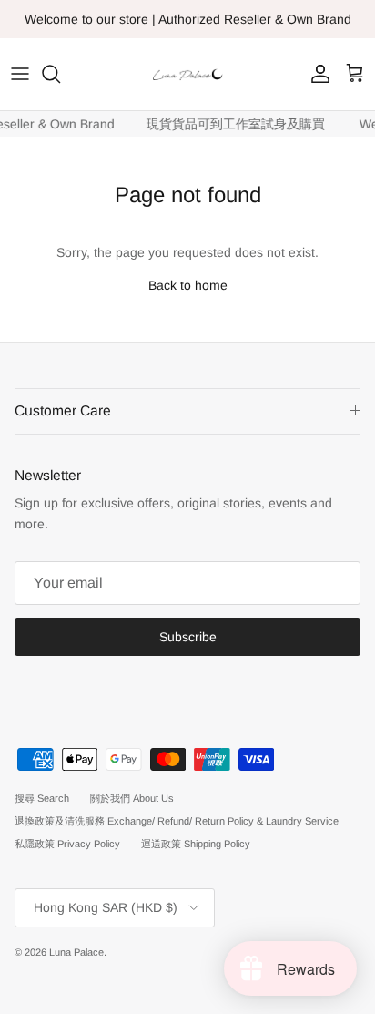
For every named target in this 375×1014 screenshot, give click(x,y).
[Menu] (20, 74)
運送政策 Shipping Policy (195, 843)
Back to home (188, 285)
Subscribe (188, 637)
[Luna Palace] (187, 74)
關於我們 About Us (132, 798)
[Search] (60, 74)
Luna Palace (76, 952)
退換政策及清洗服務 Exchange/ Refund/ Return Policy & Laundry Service (177, 820)
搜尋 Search (42, 798)
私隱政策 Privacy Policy (67, 843)
